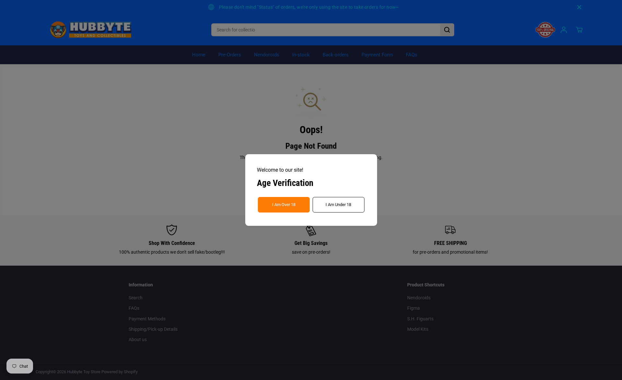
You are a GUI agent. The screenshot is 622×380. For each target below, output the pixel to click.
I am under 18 (338, 204)
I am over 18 (283, 204)
